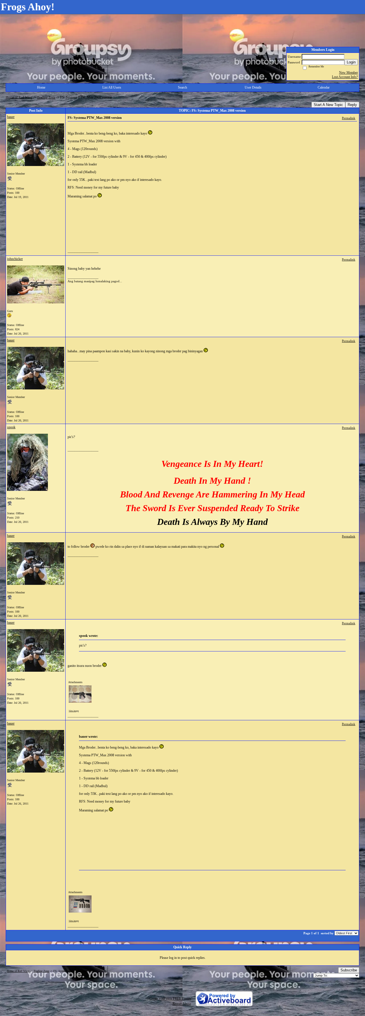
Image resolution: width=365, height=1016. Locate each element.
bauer (11, 117)
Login (351, 62)
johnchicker (15, 259)
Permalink (348, 118)
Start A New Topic (328, 105)
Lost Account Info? (345, 77)
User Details (253, 87)
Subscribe (348, 970)
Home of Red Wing (19, 97)
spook (11, 427)
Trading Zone (46, 97)
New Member (348, 73)
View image (74, 711)
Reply (352, 105)
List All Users (111, 87)
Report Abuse (182, 1004)
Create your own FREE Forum (170, 999)
